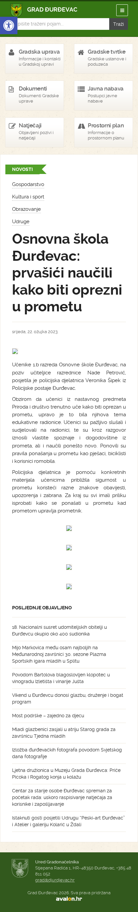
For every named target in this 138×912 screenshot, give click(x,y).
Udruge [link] (20, 222)
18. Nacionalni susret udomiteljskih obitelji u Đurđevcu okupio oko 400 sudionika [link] (59, 630)
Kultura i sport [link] (28, 197)
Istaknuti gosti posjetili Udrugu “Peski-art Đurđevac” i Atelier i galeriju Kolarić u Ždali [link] (68, 821)
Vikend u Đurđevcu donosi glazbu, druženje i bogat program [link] (67, 698)
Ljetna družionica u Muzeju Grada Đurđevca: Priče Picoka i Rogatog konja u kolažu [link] (66, 774)
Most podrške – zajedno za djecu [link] (48, 715)
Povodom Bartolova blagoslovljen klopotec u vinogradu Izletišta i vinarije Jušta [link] (61, 678)
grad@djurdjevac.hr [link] (55, 880)
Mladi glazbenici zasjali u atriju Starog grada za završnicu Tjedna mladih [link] (64, 733)
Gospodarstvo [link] (28, 184)
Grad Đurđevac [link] (44, 10)
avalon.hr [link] (69, 899)
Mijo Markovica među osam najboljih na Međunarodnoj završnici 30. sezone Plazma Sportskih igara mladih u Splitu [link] (59, 654)
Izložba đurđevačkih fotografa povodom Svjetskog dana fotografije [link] (67, 753)
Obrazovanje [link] (26, 209)
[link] (8, 25)
